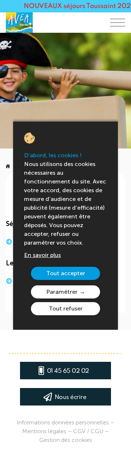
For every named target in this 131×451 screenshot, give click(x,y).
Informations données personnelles (63, 422)
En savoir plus (42, 255)
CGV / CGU (88, 431)
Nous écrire (71, 397)
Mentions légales (44, 431)
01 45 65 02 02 (68, 371)
